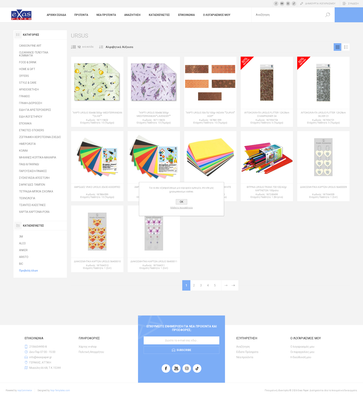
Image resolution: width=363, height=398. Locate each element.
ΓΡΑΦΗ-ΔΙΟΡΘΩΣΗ (30, 103)
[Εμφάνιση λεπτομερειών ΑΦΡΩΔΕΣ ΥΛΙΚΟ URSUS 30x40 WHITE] (210, 166)
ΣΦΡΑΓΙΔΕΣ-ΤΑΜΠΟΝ (32, 184)
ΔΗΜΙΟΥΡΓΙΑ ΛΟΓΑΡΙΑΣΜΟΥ (320, 3)
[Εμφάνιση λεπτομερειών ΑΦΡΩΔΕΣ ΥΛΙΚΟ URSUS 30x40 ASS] (154, 166)
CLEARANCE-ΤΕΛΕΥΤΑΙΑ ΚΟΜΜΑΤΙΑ (33, 54)
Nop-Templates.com (60, 390)
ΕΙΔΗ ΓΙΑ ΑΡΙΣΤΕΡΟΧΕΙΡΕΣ (35, 109)
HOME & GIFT (27, 69)
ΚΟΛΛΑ (23, 150)
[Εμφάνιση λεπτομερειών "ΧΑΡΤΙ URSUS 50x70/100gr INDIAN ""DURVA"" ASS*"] (210, 92)
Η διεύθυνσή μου (300, 357)
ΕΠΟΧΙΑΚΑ (25, 123)
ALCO (22, 243)
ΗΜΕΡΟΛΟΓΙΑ (27, 143)
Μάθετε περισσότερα (181, 207)
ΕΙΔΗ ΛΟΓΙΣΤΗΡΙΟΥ (30, 116)
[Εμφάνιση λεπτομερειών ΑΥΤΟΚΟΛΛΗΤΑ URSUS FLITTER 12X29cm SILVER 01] (323, 92)
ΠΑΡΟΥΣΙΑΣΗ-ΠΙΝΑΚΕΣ (33, 171)
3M (21, 236)
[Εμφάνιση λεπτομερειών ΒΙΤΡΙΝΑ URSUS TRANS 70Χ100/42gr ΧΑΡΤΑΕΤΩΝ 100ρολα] (267, 166)
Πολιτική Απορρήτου (91, 351)
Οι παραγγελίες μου (302, 351)
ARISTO (23, 256)
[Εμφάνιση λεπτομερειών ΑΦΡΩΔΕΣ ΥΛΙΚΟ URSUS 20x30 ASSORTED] (97, 166)
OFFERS (24, 75)
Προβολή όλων (28, 270)
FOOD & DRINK (27, 62)
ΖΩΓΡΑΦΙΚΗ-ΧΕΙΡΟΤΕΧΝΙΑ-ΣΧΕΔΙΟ (40, 137)
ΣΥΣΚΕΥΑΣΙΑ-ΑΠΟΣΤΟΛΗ (34, 177)
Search (327, 14)
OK (181, 201)
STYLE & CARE (27, 82)
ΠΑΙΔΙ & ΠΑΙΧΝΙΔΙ (29, 164)
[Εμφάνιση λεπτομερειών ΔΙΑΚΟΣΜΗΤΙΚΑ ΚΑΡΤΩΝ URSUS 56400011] (154, 238)
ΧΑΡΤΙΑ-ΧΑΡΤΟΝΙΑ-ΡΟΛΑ (34, 211)
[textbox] (286, 14)
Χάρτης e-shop (88, 346)
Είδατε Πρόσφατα (247, 351)
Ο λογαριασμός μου (302, 346)
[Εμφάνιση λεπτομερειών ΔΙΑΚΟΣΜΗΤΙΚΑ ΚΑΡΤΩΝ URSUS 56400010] (97, 238)
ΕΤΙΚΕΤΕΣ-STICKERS (31, 130)
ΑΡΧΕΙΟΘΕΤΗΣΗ (29, 89)
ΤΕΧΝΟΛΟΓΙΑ (27, 198)
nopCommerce (24, 390)
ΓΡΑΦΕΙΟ (24, 96)
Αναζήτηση (243, 346)
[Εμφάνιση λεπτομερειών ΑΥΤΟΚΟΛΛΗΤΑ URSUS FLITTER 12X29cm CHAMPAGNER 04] (267, 92)
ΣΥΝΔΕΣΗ (353, 3)
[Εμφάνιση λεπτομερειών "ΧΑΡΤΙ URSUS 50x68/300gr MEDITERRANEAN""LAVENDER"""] (154, 92)
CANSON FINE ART (30, 45)
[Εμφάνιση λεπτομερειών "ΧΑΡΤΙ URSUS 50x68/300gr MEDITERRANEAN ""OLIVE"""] (97, 92)
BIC (21, 263)
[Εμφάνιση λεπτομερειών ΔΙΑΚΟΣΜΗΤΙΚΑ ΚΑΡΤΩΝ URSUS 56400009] (323, 166)
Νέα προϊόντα (244, 357)
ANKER (23, 250)
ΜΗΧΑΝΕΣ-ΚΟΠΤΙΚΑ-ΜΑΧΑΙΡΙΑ (37, 157)
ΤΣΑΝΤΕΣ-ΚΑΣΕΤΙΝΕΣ (32, 205)
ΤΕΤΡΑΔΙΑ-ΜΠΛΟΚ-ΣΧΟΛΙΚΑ (36, 191)
